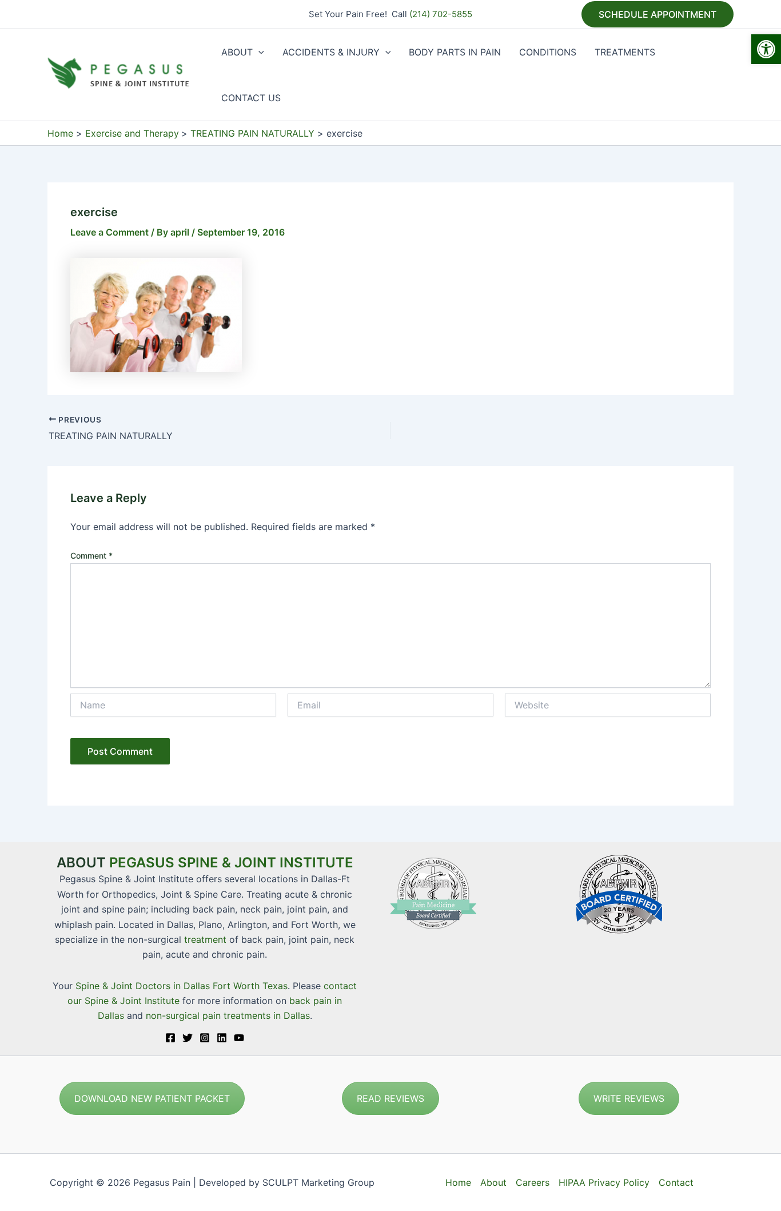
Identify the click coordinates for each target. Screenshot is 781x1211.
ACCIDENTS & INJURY (331, 52)
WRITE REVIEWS (628, 1098)
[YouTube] (239, 1038)
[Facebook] (170, 1038)
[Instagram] (205, 1038)
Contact (676, 1182)
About (493, 1182)
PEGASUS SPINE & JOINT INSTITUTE (231, 862)
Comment (91, 555)
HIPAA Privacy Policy (604, 1182)
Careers (532, 1182)
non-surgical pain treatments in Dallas (228, 1015)
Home (458, 1182)
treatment (205, 939)
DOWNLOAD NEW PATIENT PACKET (152, 1098)
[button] (766, 49)
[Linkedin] (222, 1038)
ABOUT (237, 52)
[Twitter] (187, 1038)
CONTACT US (251, 97)
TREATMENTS (625, 52)
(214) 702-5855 (440, 14)
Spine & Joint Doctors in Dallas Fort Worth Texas (181, 985)
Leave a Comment (109, 232)
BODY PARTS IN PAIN (455, 52)
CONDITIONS (547, 52)
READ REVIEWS (390, 1098)
